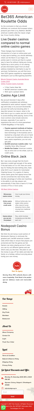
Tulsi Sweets (16, 404)
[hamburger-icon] (31, 9)
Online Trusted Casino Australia (12, 84)
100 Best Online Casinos (9, 189)
